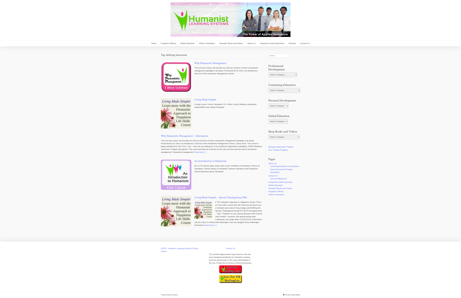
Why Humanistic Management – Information (184, 136)
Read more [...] (200, 152)
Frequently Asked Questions (272, 43)
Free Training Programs (278, 150)
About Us (251, 43)
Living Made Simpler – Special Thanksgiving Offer (220, 197)
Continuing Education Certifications (284, 166)
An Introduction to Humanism (210, 161)
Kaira (176, 295)
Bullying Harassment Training (280, 147)
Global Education (187, 43)
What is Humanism (207, 43)
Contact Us (305, 43)
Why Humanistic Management (210, 63)
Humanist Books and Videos (231, 43)
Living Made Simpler (205, 99)
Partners (292, 43)
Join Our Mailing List (278, 178)
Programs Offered (168, 43)
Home (153, 43)
